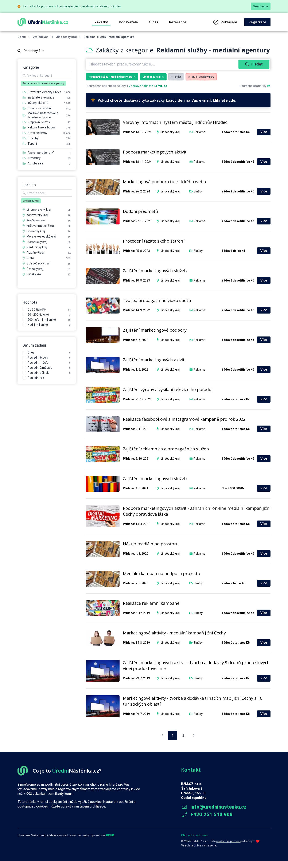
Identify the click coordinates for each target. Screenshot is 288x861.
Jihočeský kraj (66, 37)
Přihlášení (229, 22)
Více (263, 132)
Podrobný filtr (33, 51)
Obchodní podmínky (194, 835)
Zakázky (101, 22)
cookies (96, 802)
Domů (21, 37)
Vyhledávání (40, 37)
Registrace (257, 22)
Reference (177, 22)
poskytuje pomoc (228, 841)
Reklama (199, 132)
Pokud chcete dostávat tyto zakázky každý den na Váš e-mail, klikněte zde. (167, 100)
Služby (198, 191)
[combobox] (162, 64)
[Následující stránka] (193, 735)
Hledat (257, 64)
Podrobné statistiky (253, 86)
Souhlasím (260, 6)
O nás (153, 22)
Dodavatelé (128, 22)
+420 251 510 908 (211, 814)
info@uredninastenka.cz (217, 807)
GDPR (110, 835)
